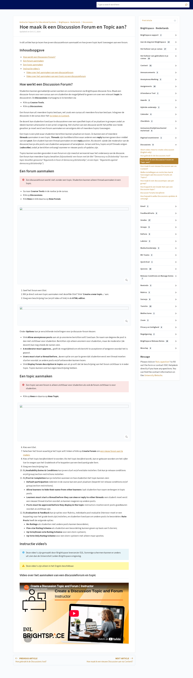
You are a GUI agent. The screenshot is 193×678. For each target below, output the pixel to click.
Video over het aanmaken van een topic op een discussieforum (56, 76)
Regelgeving (147, 334)
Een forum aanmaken (33, 60)
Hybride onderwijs (149, 107)
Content (145, 65)
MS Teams (146, 255)
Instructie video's (31, 68)
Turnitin (145, 306)
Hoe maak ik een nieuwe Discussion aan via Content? (158, 167)
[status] (74, 181)
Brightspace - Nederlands (69, 22)
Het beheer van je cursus (153, 49)
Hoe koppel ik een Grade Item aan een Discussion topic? (156, 188)
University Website (153, 375)
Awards (144, 100)
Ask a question (162, 361)
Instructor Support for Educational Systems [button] (14, 3)
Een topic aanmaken (33, 64)
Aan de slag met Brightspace (154, 42)
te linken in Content (59, 115)
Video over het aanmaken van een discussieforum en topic (58, 575)
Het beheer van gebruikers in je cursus (154, 57)
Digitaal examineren (150, 137)
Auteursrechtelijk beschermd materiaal (153, 129)
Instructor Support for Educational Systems (38, 22)
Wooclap (145, 348)
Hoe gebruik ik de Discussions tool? (155, 155)
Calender (145, 114)
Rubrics (145, 292)
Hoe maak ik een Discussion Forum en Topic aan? (73, 27)
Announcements (149, 72)
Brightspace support (150, 35)
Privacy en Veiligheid (151, 327)
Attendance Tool (149, 93)
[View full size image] (74, 244)
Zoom (144, 320)
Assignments (147, 86)
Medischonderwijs (149, 248)
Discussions (88, 22)
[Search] (186, 5)
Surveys (145, 299)
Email (144, 206)
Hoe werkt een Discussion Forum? (39, 57)
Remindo (145, 285)
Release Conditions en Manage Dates (156, 277)
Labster (145, 241)
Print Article (147, 20)
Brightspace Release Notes (154, 341)
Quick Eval (146, 262)
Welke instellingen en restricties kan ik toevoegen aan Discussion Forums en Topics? (156, 175)
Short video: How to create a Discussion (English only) (157, 151)
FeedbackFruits (148, 213)
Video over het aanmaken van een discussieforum (49, 72)
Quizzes (145, 268)
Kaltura (145, 234)
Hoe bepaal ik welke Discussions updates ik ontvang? (158, 197)
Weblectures (147, 313)
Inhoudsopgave (32, 50)
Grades (145, 220)
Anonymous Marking (150, 79)
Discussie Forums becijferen (152, 192)
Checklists (146, 121)
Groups (144, 227)
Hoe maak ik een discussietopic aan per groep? (157, 182)
